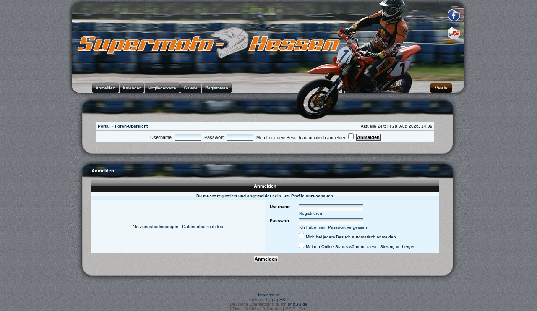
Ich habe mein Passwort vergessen (333, 227)
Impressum (268, 295)
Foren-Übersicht (131, 126)
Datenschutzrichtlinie (203, 226)
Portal (104, 126)
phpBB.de (298, 304)
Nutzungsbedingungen (155, 226)
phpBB (278, 299)
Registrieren (310, 213)
